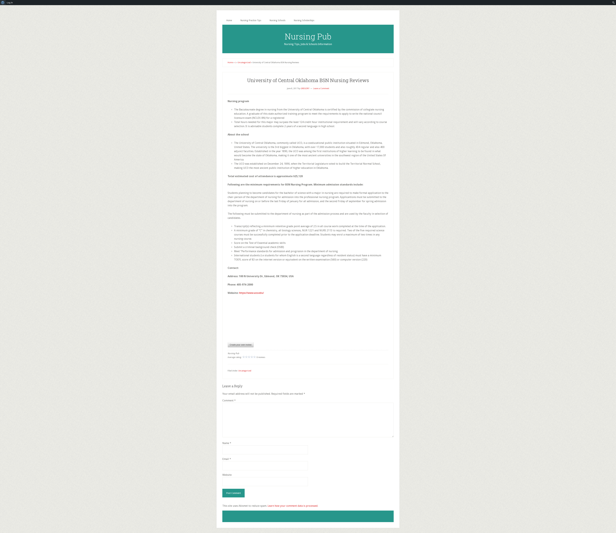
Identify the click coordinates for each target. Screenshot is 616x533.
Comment (229, 400)
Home (230, 62)
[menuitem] (3, 2)
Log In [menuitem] (10, 2)
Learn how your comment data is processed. (293, 505)
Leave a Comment (321, 88)
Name (226, 443)
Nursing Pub (308, 36)
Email (226, 459)
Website (227, 474)
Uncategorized (244, 62)
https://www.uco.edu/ (251, 292)
